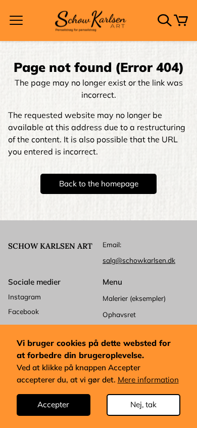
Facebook (23, 311)
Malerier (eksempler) (134, 298)
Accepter (53, 404)
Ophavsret (119, 314)
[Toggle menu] (16, 20)
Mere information (148, 379)
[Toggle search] (165, 20)
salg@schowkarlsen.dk (139, 260)
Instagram (24, 296)
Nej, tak (143, 404)
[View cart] (181, 20)
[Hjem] (90, 20)
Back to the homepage (98, 183)
